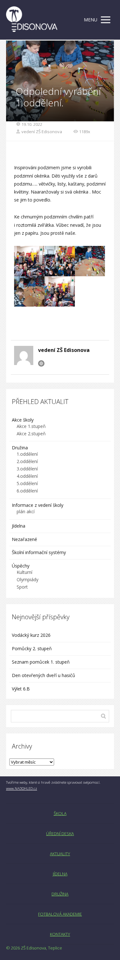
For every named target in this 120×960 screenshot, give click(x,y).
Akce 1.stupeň (31, 426)
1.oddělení (27, 454)
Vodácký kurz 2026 (31, 635)
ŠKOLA (60, 813)
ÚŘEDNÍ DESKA (60, 833)
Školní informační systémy (39, 552)
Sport (22, 587)
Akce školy (23, 420)
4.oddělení (27, 476)
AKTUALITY (60, 854)
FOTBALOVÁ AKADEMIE (60, 914)
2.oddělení (27, 461)
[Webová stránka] (41, 363)
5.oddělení (27, 483)
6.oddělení (27, 491)
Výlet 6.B (21, 689)
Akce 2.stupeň (31, 433)
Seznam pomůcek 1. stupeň (41, 662)
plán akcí (26, 511)
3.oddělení (27, 469)
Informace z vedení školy (37, 505)
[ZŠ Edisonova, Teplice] (31, 19)
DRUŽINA (60, 894)
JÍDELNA (60, 874)
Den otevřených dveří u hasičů (43, 675)
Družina (20, 448)
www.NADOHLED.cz (21, 788)
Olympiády (27, 579)
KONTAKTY (60, 934)
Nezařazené (24, 539)
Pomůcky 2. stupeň (32, 648)
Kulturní (24, 572)
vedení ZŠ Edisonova (41, 131)
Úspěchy (20, 566)
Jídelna (18, 526)
